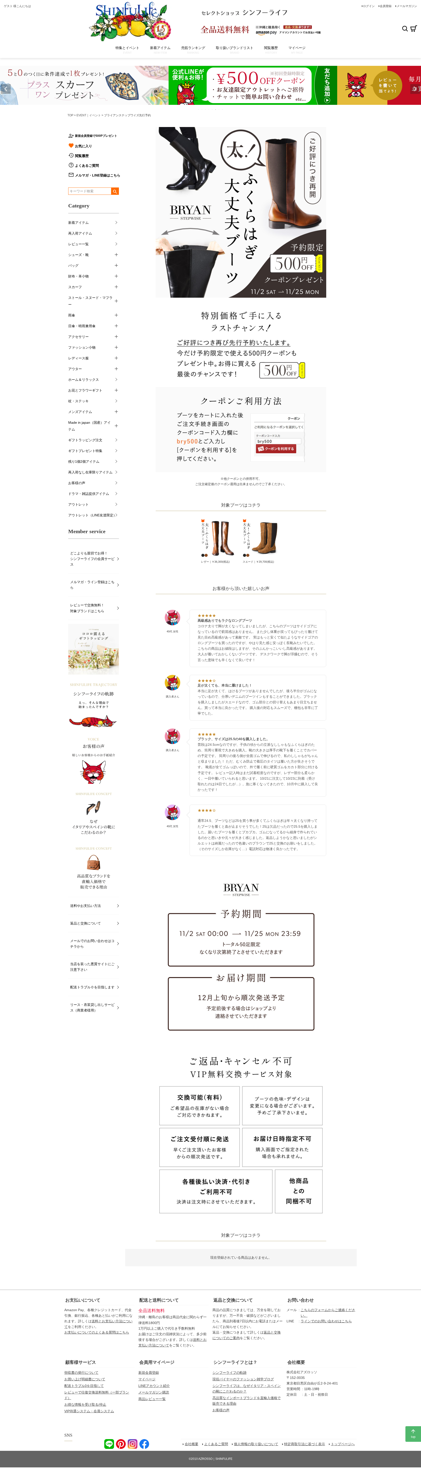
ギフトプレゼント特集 (85, 451)
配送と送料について (159, 1300)
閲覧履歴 (82, 156)
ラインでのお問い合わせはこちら (326, 1321)
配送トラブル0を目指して (84, 1386)
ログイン (369, 6)
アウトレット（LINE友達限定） (92, 515)
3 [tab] (205, 109)
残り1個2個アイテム (83, 461)
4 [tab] (209, 109)
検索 (405, 28)
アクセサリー (78, 337)
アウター (75, 369)
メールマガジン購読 (153, 1392)
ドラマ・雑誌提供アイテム (88, 494)
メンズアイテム (80, 412)
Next (415, 89)
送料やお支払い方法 (85, 906)
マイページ (146, 1379)
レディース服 (78, 358)
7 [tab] (219, 109)
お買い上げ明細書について (84, 1379)
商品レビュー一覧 (152, 1399)
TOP (70, 115)
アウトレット (78, 504)
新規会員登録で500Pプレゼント (96, 135)
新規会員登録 (148, 1373)
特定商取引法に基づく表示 (304, 1444)
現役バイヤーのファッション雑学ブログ (243, 1379)
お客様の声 (76, 483)
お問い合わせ (300, 1300)
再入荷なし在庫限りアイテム (90, 472)
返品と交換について (85, 923)
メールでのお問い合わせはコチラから (92, 943)
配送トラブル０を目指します (92, 987)
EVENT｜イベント (89, 115)
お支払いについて (82, 1300)
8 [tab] (222, 109)
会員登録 (386, 6)
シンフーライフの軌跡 (229, 1373)
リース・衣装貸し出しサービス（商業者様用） (92, 1007)
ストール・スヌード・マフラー (90, 301)
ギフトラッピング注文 (85, 440)
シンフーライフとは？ (235, 1362)
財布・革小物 (78, 276)
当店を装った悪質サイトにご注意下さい (92, 967)
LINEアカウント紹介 (154, 1386)
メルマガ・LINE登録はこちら (97, 175)
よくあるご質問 (87, 165)
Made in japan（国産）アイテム (89, 426)
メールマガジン (407, 6)
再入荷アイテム (80, 233)
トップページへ (343, 1444)
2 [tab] (202, 109)
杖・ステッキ (78, 401)
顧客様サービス (80, 1362)
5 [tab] (212, 109)
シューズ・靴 (78, 255)
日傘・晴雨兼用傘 (82, 326)
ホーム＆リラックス (83, 380)
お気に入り (83, 146)
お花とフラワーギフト (85, 390)
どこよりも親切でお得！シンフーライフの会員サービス (92, 558)
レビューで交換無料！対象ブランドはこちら (87, 608)
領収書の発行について (81, 1373)
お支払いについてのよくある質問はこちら (96, 1332)
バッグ (73, 265)
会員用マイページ (156, 1362)
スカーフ (75, 287)
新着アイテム (78, 223)
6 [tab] (216, 109)
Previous (6, 89)
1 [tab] (199, 109)
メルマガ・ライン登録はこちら (92, 584)
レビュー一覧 (78, 244)
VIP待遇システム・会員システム (89, 1411)
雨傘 (71, 315)
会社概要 (296, 1362)
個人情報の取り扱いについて (256, 1444)
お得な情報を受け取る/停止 (85, 1404)
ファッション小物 (82, 347)
